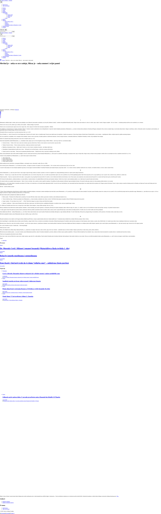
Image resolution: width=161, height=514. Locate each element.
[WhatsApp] (0, 117)
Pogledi (4, 11)
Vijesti (4, 10)
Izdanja (4, 19)
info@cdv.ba (5, 4)
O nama (4, 9)
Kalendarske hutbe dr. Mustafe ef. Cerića (13, 25)
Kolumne (7, 23)
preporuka (5, 240)
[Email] (0, 111)
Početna (4, 8)
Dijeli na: (2, 110)
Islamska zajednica (6, 501)
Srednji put (10, 15)
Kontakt (4, 27)
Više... (117, 496)
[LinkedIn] (0, 114)
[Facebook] (0, 113)
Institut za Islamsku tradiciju (8, 502)
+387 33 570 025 (6, 5)
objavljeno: (2, 109)
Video (6, 18)
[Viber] (0, 116)
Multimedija (5, 12)
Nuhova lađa (10, 14)
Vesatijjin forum (6, 26)
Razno (9, 17)
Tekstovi (4, 20)
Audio (6, 13)
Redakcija (17, 109)
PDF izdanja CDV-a (9, 21)
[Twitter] (0, 115)
